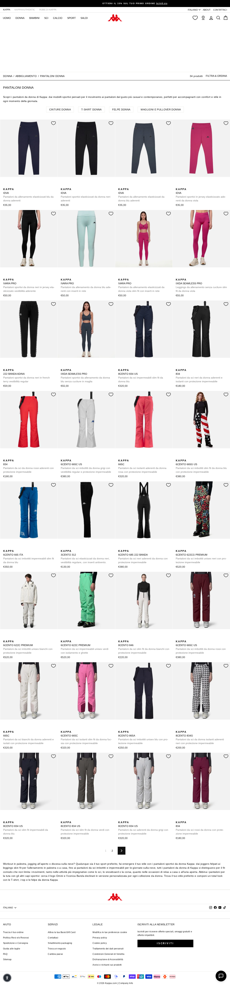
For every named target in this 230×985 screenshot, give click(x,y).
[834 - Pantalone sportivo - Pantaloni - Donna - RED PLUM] (195, 366)
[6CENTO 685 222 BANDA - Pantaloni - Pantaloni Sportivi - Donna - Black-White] (120, 547)
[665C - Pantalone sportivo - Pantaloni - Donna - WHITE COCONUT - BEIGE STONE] (126, 456)
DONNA (19, 18)
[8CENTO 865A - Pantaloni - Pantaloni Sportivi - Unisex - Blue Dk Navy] (120, 728)
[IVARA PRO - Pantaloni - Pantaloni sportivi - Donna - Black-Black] (5, 275)
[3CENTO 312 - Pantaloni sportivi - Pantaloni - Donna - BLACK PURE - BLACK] (63, 547)
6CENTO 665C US (86, 466)
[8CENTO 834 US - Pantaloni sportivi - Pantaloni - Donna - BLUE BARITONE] (126, 366)
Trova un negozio (57, 948)
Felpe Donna (121, 109)
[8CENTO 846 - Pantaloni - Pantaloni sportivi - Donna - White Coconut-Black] (120, 637)
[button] (7, 977)
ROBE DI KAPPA (48, 9)
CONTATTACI (220, 10)
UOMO (7, 18)
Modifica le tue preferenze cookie (110, 932)
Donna (7, 76)
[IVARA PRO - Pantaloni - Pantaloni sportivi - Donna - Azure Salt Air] (11, 275)
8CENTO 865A (143, 737)
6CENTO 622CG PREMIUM (201, 556)
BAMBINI (34, 18)
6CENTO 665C (86, 737)
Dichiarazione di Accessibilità (108, 959)
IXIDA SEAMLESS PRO (201, 285)
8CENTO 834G (200, 737)
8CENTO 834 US (140, 376)
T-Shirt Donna (91, 109)
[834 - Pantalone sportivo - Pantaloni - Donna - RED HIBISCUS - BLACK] (183, 366)
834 (199, 376)
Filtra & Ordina (216, 75)
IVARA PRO (28, 285)
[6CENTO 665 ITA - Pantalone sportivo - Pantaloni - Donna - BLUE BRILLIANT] (5, 547)
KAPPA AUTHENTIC (25, 9)
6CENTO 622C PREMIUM (27, 647)
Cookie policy (100, 943)
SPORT (71, 18)
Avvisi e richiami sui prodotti (107, 965)
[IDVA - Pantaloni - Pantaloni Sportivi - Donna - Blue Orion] (17, 185)
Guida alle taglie (11, 948)
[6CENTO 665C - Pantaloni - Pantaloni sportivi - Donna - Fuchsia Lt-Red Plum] (132, 456)
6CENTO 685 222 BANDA (143, 556)
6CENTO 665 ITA (28, 556)
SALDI (84, 18)
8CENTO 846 (143, 647)
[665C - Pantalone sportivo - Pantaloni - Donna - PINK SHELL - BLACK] (120, 456)
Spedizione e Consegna (15, 943)
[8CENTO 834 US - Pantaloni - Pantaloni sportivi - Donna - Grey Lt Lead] (137, 366)
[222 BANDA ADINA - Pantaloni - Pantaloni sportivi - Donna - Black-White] (5, 366)
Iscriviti (165, 943)
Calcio (57, 18)
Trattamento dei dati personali (108, 948)
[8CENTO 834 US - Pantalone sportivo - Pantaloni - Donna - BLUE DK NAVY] (120, 366)
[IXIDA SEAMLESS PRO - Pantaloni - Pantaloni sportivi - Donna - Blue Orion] (183, 275)
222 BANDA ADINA (26, 376)
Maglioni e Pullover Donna (161, 109)
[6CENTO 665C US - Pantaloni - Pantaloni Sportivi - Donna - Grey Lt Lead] (63, 456)
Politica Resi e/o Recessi (16, 937)
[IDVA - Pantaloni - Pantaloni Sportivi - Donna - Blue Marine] (5, 185)
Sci (46, 18)
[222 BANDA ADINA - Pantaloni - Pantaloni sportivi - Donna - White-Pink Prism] (11, 366)
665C (142, 466)
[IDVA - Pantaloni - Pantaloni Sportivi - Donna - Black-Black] (11, 185)
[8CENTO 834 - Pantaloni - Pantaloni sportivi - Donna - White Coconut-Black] (189, 366)
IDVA (28, 195)
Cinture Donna (60, 109)
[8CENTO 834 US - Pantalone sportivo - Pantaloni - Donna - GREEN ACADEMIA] (132, 366)
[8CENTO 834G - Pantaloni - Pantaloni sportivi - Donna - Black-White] (178, 728)
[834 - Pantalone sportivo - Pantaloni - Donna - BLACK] (178, 366)
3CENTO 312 (85, 556)
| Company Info (125, 983)
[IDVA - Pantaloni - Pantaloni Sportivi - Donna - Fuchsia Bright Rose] (22, 185)
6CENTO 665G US (201, 466)
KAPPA (6, 9)
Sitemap (7, 959)
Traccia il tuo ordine (13, 932)
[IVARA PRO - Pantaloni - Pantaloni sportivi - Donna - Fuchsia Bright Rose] (17, 275)
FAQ (5, 954)
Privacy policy (100, 937)
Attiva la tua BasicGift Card (61, 932)
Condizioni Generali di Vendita (108, 954)
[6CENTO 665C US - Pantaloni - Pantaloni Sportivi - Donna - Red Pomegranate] (68, 456)
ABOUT (207, 10)
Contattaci (53, 937)
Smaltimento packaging (60, 943)
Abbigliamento (26, 76)
